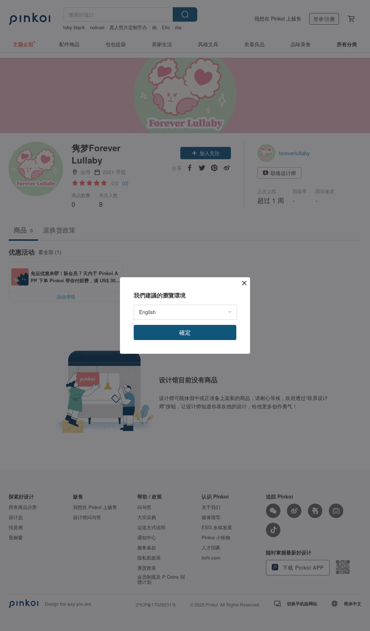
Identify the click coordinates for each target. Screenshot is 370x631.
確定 (185, 332)
